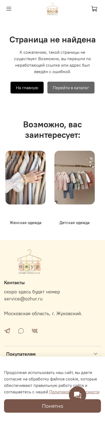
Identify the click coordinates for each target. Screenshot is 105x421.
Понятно (52, 405)
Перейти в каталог (71, 87)
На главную (27, 87)
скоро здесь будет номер (32, 292)
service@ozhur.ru (23, 299)
